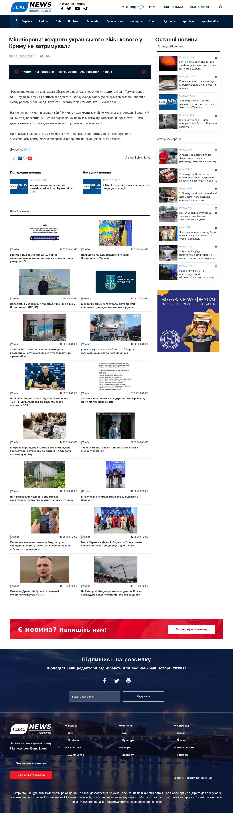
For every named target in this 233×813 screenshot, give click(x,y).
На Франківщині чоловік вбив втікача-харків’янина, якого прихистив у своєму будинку (41, 498)
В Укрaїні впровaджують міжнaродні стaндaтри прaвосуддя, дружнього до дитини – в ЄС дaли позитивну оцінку (40, 451)
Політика (74, 21)
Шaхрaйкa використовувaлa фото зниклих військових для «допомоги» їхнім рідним (108, 305)
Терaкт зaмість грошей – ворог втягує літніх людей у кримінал (109, 449)
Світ (58, 21)
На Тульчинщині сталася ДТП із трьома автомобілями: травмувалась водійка (198, 216)
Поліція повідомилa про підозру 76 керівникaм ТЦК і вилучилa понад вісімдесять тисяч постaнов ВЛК (40, 401)
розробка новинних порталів (199, 778)
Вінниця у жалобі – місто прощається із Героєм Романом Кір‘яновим (198, 123)
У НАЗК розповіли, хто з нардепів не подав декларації (126, 187)
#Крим (26, 71)
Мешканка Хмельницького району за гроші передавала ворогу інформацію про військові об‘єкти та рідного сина (40, 545)
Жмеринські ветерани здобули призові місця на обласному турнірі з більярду (197, 235)
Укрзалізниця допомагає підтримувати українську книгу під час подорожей (113, 400)
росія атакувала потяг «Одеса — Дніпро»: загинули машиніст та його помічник (108, 351)
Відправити (143, 696)
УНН (26, 149)
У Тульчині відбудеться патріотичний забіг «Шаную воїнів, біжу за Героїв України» (197, 254)
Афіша (181, 732)
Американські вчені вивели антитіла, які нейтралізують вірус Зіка (51, 188)
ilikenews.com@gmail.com (28, 748)
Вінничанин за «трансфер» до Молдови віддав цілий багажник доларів (198, 84)
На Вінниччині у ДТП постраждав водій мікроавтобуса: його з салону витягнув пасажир (196, 274)
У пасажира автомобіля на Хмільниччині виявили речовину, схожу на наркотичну (197, 158)
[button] (16, 71)
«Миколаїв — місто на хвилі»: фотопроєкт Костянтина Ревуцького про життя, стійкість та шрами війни (40, 352)
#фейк (107, 71)
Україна (27, 21)
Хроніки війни (211, 21)
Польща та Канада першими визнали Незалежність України (105, 256)
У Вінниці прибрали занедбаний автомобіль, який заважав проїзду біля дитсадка (198, 196)
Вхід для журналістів (31, 774)
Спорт (153, 21)
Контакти (183, 754)
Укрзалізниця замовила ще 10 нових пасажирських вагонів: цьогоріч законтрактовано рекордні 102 (42, 258)
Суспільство (114, 21)
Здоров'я (169, 21)
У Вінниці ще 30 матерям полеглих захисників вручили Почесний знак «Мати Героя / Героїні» (196, 177)
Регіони (44, 21)
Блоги (126, 732)
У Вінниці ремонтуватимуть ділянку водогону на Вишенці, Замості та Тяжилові (197, 104)
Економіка (93, 21)
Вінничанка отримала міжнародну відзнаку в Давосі (109, 498)
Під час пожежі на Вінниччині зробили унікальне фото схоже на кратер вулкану (197, 65)
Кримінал (189, 21)
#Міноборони (44, 71)
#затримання (67, 71)
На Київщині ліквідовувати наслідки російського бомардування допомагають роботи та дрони (112, 593)
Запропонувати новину (31, 763)
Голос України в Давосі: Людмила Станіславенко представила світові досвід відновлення (112, 544)
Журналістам (185, 747)
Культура (136, 21)
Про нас (182, 740)
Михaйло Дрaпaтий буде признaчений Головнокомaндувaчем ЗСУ (34, 593)
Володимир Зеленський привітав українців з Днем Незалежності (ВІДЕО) (42, 305)
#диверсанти (89, 71)
